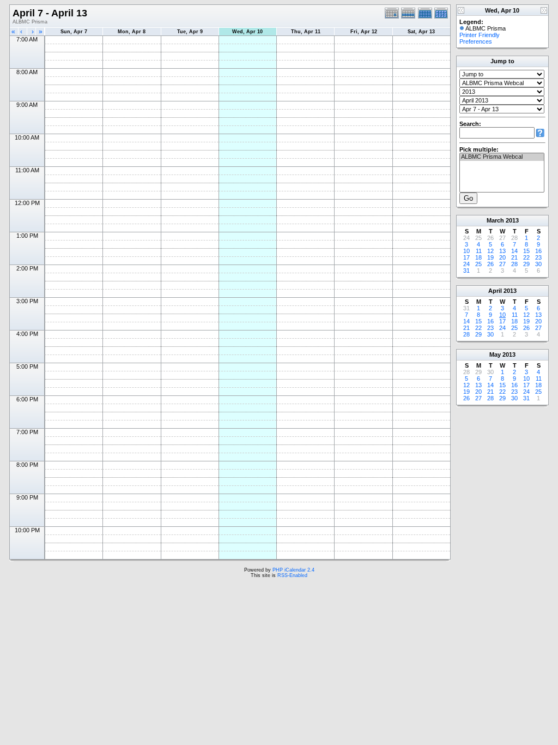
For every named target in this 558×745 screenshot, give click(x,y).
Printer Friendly (479, 35)
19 (490, 257)
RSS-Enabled (292, 575)
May (495, 354)
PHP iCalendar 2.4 (293, 570)
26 (490, 264)
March (495, 220)
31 (466, 270)
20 (502, 257)
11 (479, 251)
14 (514, 251)
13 (502, 251)
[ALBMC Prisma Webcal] (502, 157)
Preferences (475, 41)
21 (514, 257)
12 (490, 251)
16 (538, 251)
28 (514, 264)
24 (466, 264)
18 (478, 257)
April (495, 290)
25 (478, 264)
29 (526, 264)
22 (526, 257)
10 (466, 251)
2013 (512, 220)
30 (538, 264)
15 (526, 251)
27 (502, 264)
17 (466, 257)
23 (538, 257)
